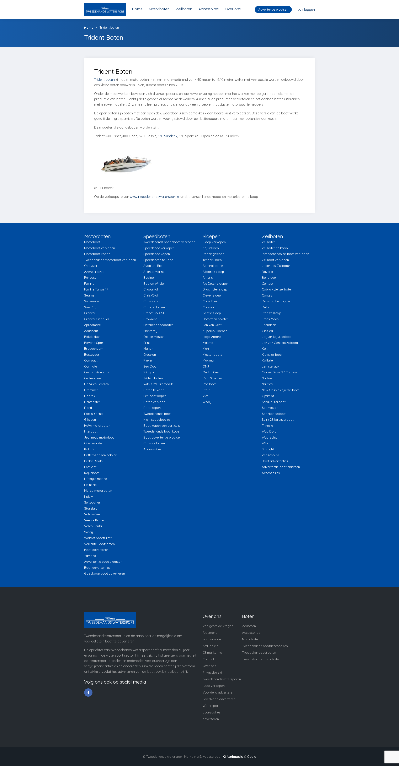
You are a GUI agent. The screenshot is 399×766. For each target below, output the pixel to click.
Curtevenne (92, 378)
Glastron (149, 355)
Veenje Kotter (94, 520)
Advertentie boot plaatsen (103, 562)
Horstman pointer (215, 319)
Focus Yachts (93, 414)
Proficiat (90, 467)
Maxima (208, 360)
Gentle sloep (212, 313)
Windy (88, 532)
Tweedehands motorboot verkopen (110, 260)
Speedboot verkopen (159, 248)
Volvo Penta (93, 526)
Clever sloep (212, 295)
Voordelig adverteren (218, 692)
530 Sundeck (167, 136)
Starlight (268, 449)
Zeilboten (184, 9)
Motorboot (92, 242)
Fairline (89, 284)
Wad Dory (269, 431)
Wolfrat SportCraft (98, 538)
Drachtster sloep (215, 289)
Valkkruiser (92, 514)
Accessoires (208, 9)
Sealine (89, 295)
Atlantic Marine (154, 272)
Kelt (264, 349)
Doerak (89, 396)
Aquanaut (91, 331)
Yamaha (90, 556)
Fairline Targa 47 (96, 289)
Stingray (149, 372)
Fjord (88, 408)
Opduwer (90, 266)
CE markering (212, 652)
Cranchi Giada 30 (96, 319)
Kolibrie (267, 360)
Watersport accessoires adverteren (211, 712)
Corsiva (208, 307)
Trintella (267, 426)
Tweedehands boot (157, 414)
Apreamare (92, 325)
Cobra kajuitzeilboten (277, 289)
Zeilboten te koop (275, 248)
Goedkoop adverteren (219, 699)
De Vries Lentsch (96, 384)
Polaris (89, 449)
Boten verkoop (154, 402)
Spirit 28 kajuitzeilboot (278, 420)
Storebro (90, 508)
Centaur (267, 284)
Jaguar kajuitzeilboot (277, 337)
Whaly (207, 402)
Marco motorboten (98, 491)
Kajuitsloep (211, 248)
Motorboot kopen (97, 254)
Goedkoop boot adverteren (104, 573)
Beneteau (269, 277)
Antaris (208, 277)
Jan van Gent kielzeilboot (280, 343)
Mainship (90, 485)
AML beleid (210, 646)
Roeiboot (209, 384)
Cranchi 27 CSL (154, 313)
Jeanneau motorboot (99, 437)
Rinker (148, 360)
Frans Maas (270, 319)
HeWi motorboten (97, 426)
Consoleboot (153, 301)
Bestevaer (91, 355)
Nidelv (88, 497)
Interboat (90, 431)
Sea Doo (149, 366)
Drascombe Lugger (276, 301)
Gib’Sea (267, 331)
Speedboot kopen (156, 254)
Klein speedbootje (156, 420)
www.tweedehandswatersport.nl (155, 197)
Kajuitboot (91, 473)
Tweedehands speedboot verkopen (169, 242)
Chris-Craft (151, 295)
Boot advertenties (97, 568)
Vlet (205, 396)
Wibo (265, 443)
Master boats (212, 355)
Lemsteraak (270, 366)
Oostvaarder (93, 443)
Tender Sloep (212, 260)
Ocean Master (153, 337)
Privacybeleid (212, 672)
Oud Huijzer (211, 372)
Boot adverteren (96, 550)
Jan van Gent (212, 325)
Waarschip (269, 437)
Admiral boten (213, 266)
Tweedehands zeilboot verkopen (285, 254)
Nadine (267, 378)
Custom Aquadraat (98, 372)
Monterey (150, 331)
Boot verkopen (214, 686)
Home (137, 9)
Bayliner (149, 277)
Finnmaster (92, 402)
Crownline (150, 319)
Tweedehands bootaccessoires (265, 646)
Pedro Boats (93, 461)
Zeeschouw (270, 455)
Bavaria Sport (94, 343)
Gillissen (90, 420)
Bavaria (267, 272)
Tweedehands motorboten (261, 659)
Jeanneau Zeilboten (276, 266)
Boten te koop (153, 390)
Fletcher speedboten (158, 325)
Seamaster (270, 408)
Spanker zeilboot (274, 414)
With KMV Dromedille (158, 384)
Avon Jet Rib (152, 266)
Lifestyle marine (95, 479)
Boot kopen (152, 408)
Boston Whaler (154, 284)
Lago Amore (212, 337)
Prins (146, 343)
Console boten (154, 443)
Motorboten (159, 9)
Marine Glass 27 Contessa (280, 372)
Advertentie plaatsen (273, 9)
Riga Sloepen (212, 378)
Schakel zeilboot (274, 402)
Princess (90, 277)
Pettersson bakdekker (100, 455)
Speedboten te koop (158, 260)
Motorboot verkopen (99, 248)
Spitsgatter (92, 502)
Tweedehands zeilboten (259, 652)
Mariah (148, 349)
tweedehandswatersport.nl (222, 679)
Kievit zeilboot (272, 355)
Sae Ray (90, 307)
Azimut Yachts (94, 272)
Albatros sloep (213, 272)
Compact (90, 360)
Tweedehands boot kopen (162, 431)
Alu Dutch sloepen (216, 284)
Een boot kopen (154, 396)
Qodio (251, 757)
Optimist (268, 396)
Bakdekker (92, 337)
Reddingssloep (213, 254)
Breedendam (93, 349)
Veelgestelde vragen (218, 626)
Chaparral (150, 289)
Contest (267, 295)
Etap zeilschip (271, 313)
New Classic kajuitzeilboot (280, 390)
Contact (208, 659)
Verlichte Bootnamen (99, 544)
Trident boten (104, 79)
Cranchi (89, 313)
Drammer (91, 390)
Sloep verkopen (214, 242)
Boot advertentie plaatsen (162, 437)
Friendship (269, 325)
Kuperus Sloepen (215, 331)
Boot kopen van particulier (162, 426)
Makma (208, 343)
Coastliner (210, 301)
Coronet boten (154, 307)
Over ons (233, 9)
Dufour (267, 307)
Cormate (90, 366)
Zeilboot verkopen (275, 260)
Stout (206, 390)
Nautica (267, 384)
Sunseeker (92, 301)
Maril (206, 349)
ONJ (206, 366)
